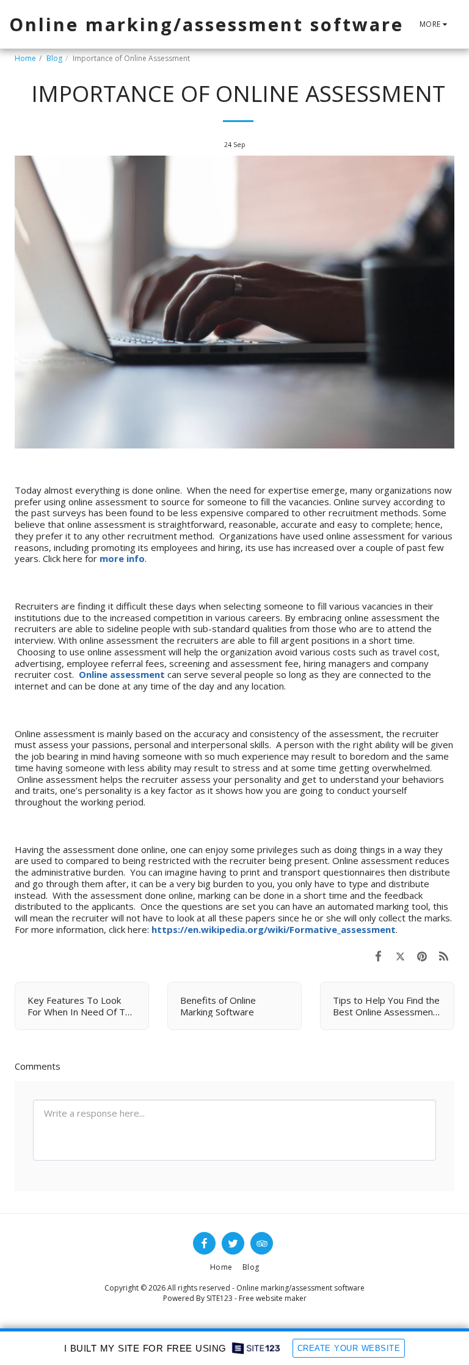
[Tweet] (401, 955)
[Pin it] (422, 955)
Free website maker (273, 1298)
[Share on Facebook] (379, 955)
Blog (54, 58)
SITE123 (219, 1298)
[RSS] (444, 955)
